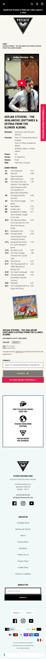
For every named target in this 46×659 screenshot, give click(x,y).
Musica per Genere (23, 529)
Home (5, 44)
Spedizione (19, 352)
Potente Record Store (26, 643)
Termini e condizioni (23, 574)
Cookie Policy (23, 567)
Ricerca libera (23, 542)
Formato (6, 360)
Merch (23, 536)
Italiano (16, 613)
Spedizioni (23, 548)
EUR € (29, 613)
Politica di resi (23, 555)
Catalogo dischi (23, 523)
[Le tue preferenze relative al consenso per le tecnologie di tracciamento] (23, 654)
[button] (40, 640)
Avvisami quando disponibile (21, 380)
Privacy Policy (23, 561)
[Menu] (3, 3)
